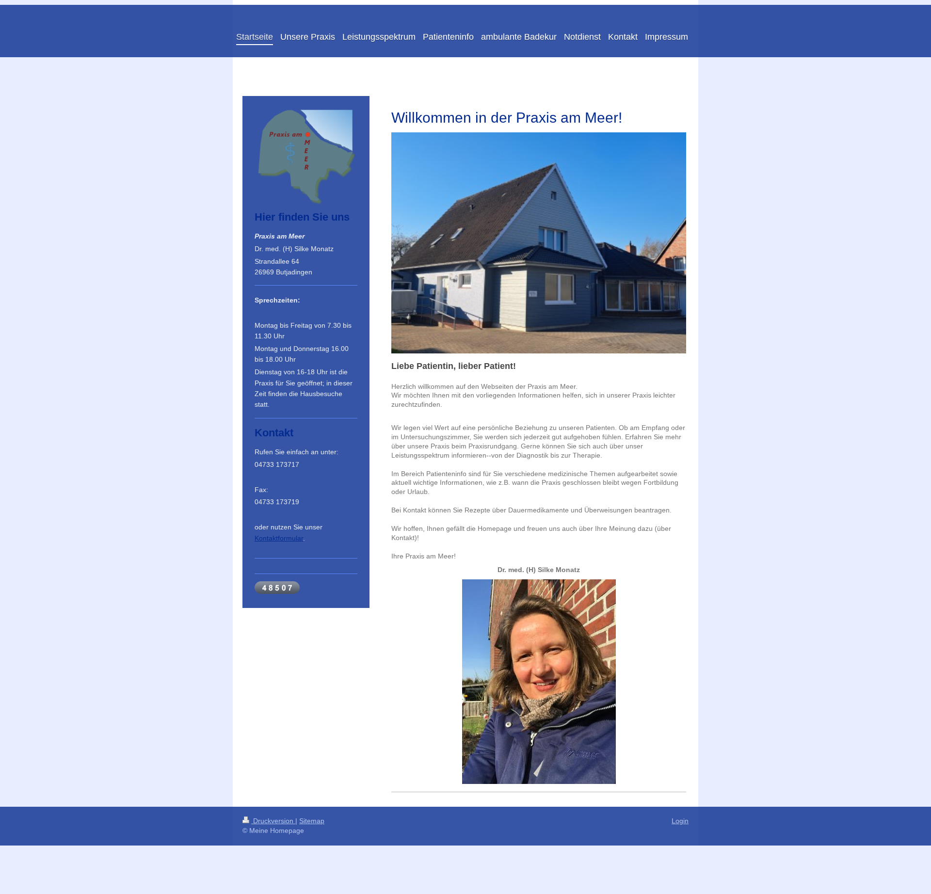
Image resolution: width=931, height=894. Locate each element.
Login (680, 821)
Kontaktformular (279, 538)
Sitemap (311, 821)
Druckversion (273, 821)
